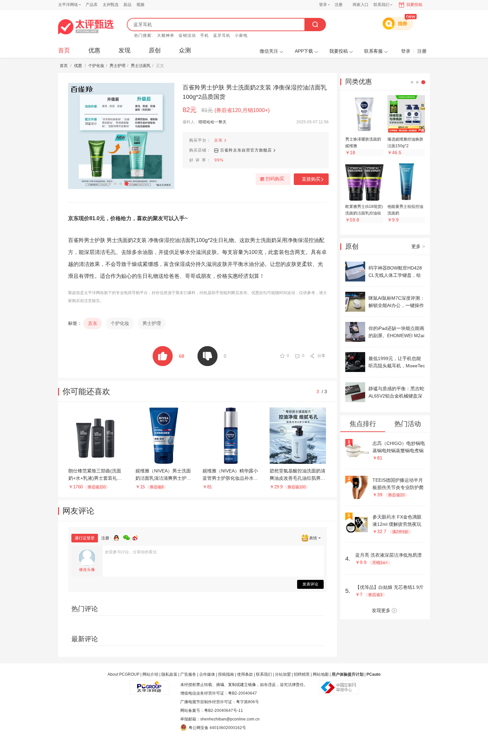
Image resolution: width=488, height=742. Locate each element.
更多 (418, 246)
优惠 (94, 50)
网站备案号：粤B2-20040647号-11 (211, 710)
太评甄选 (111, 4)
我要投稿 (414, 4)
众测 (185, 50)
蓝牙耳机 (221, 35)
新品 (127, 4)
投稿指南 (226, 674)
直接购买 (311, 179)
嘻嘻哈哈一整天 (212, 122)
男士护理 (117, 65)
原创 (155, 50)
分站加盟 (283, 674)
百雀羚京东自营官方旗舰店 (246, 150)
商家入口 (360, 4)
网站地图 (321, 674)
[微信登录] (127, 536)
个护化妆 (96, 65)
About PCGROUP (123, 674)
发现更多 (381, 610)
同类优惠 (358, 81)
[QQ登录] (118, 536)
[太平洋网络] (149, 684)
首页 (64, 50)
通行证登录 (85, 538)
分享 (321, 355)
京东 (218, 140)
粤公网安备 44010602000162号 (217, 727)
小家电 (241, 35)
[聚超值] (86, 26)
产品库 (92, 4)
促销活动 (187, 35)
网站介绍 (150, 674)
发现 (124, 50)
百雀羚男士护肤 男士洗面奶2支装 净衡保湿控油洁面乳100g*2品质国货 (255, 92)
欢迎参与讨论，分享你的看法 (131, 552)
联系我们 (264, 674)
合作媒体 (207, 674)
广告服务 (188, 674)
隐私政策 (169, 674)
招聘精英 (302, 674)
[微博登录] (137, 536)
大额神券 (165, 35)
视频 (140, 4)
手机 (204, 35)
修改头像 (87, 569)
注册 (339, 4)
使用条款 (245, 674)
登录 (323, 4)
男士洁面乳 (141, 65)
